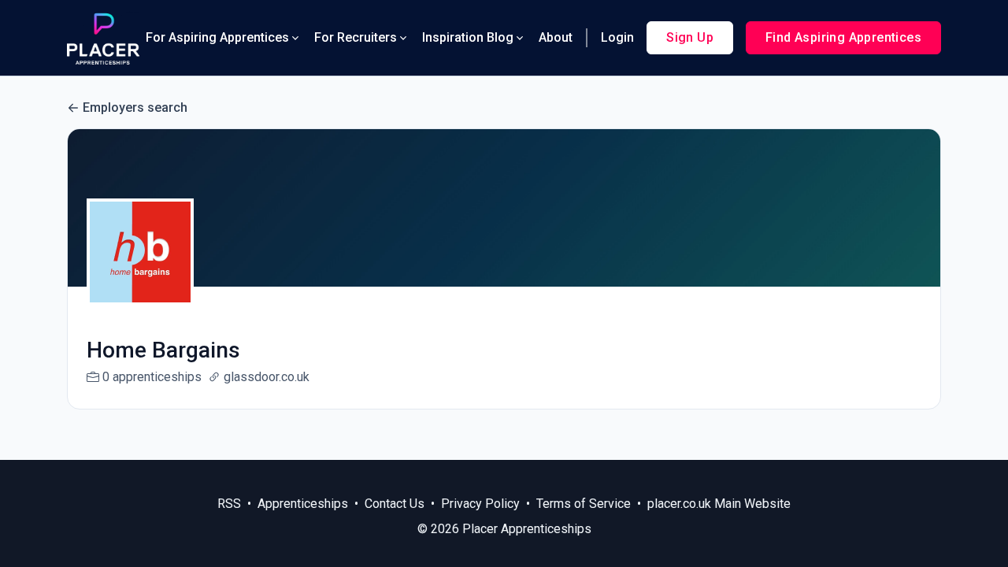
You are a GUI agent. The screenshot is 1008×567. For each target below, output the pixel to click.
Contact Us (394, 503)
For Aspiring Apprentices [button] (217, 37)
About (556, 37)
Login (617, 37)
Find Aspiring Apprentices (843, 37)
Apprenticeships (303, 503)
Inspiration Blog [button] (467, 37)
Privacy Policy (480, 503)
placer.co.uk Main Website (719, 503)
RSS (229, 503)
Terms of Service (583, 503)
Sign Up (689, 37)
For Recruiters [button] (355, 37)
